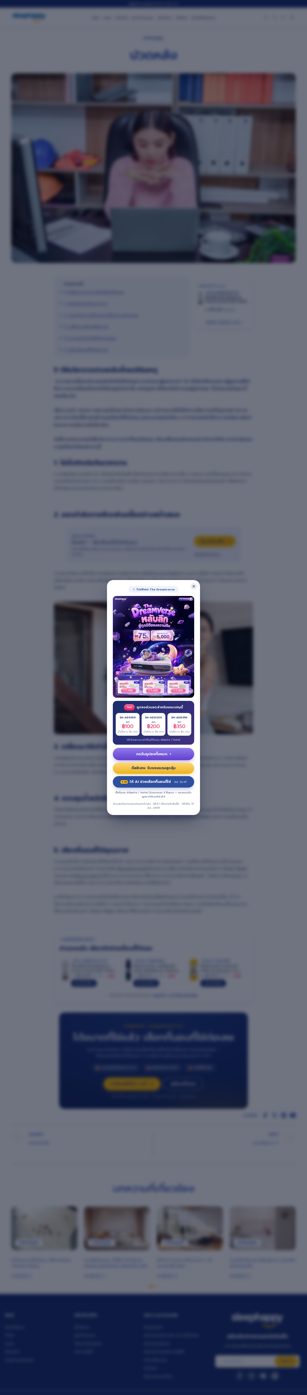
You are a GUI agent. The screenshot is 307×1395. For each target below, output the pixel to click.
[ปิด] (193, 586)
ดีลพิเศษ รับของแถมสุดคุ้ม (153, 768)
